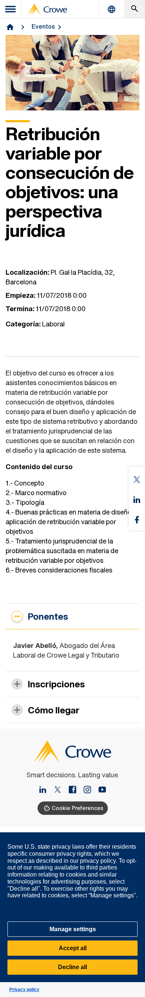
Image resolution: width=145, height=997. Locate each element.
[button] (135, 836)
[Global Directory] (111, 9)
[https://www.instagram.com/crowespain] (90, 790)
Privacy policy (24, 989)
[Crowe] (47, 9)
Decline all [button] (72, 967)
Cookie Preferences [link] (77, 808)
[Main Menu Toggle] (11, 9)
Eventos (43, 26)
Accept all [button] (73, 948)
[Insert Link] (45, 790)
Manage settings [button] (72, 929)
